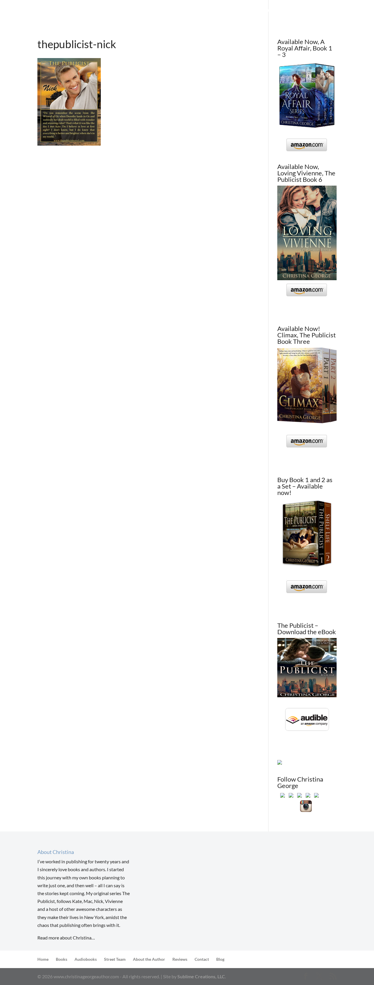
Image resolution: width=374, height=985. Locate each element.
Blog (319, 11)
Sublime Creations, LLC (201, 976)
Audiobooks (86, 959)
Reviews (223, 11)
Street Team (194, 11)
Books (161, 11)
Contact (297, 11)
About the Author (259, 11)
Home (140, 11)
